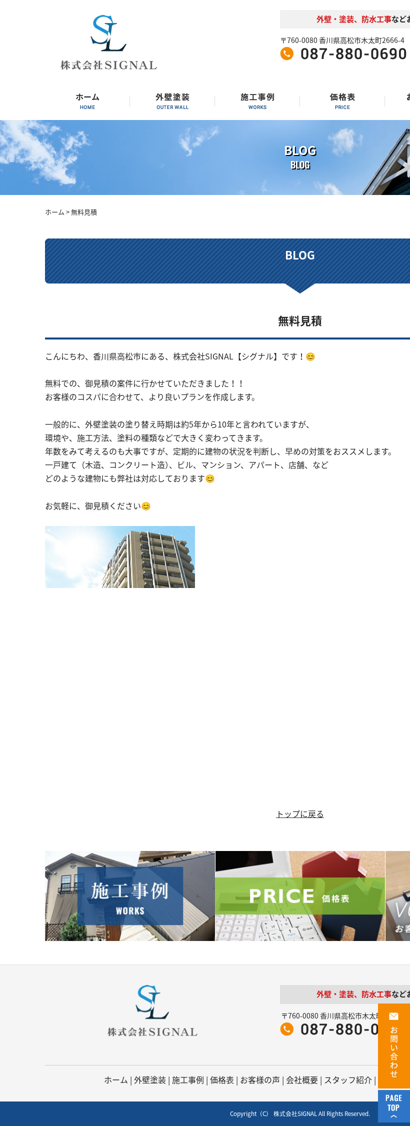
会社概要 (302, 1080)
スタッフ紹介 (348, 1080)
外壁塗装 (150, 1080)
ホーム (54, 211)
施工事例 (188, 1080)
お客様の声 (260, 1080)
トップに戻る (300, 814)
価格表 (222, 1080)
